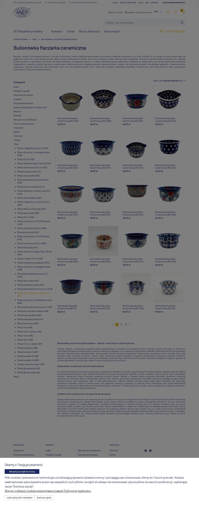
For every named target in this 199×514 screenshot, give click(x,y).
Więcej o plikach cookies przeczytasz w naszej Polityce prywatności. (48, 490)
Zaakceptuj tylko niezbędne (19, 497)
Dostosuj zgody (44, 497)
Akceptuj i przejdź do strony (22, 471)
